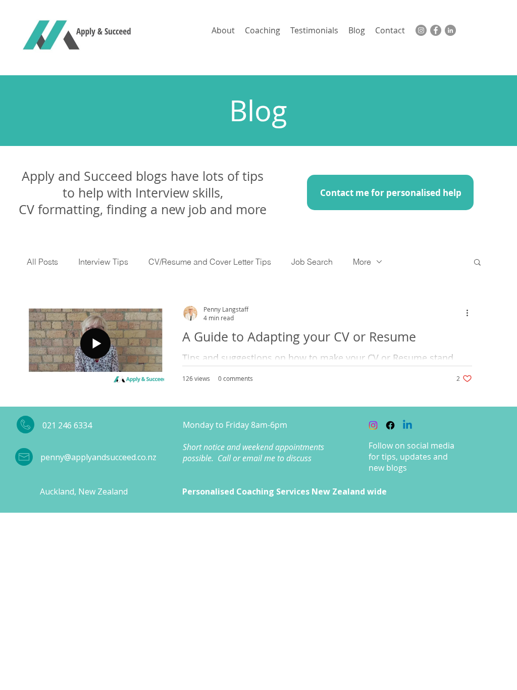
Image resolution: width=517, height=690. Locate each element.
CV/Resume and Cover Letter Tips (209, 262)
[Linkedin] (407, 425)
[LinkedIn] (450, 30)
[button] (477, 263)
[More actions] (470, 313)
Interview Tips (103, 262)
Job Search (312, 262)
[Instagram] (421, 30)
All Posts (42, 262)
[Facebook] (435, 30)
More (362, 262)
